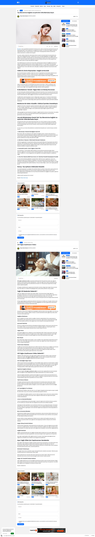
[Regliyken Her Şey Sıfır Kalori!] (23, 204)
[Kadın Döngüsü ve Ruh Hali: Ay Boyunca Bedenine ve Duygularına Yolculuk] (52, 204)
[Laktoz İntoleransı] (37, 191)
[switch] (18, 2)
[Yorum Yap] (47, 46)
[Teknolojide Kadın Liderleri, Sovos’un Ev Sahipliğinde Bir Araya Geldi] (37, 478)
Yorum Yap (87, 535)
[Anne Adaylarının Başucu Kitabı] (52, 492)
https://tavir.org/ (24, 177)
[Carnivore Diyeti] (23, 492)
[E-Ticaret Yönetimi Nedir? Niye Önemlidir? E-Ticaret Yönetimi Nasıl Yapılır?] (70, 24)
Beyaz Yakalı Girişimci (24, 15)
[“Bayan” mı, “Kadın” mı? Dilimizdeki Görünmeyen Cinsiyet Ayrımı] (52, 191)
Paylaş (93, 535)
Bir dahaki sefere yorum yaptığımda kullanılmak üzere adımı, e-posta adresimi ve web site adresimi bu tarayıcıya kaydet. (38, 235)
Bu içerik (19, 48)
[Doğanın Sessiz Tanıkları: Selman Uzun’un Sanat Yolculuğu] (70, 35)
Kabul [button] (12, 533)
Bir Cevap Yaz (20, 215)
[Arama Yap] (78, 2)
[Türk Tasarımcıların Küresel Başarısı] (70, 45)
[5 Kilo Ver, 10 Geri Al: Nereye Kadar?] (23, 191)
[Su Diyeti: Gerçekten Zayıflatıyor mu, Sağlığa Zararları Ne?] (52, 478)
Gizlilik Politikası (5, 533)
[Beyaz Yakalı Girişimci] (47, 2)
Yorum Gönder (20, 237)
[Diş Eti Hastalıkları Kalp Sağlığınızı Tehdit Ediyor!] (70, 40)
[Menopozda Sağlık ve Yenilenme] (37, 204)
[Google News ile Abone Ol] (20, 46)
